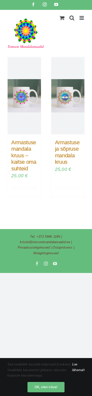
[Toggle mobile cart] (62, 17)
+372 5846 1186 (48, 236)
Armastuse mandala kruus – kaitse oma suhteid (23, 155)
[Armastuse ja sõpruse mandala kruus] (68, 95)
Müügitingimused (45, 253)
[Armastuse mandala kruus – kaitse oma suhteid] (24, 95)
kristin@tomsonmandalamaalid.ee (45, 242)
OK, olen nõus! (46, 387)
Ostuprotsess (62, 247)
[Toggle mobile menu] (82, 17)
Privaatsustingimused (34, 247)
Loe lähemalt (78, 367)
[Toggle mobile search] (71, 17)
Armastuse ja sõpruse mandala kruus (67, 152)
